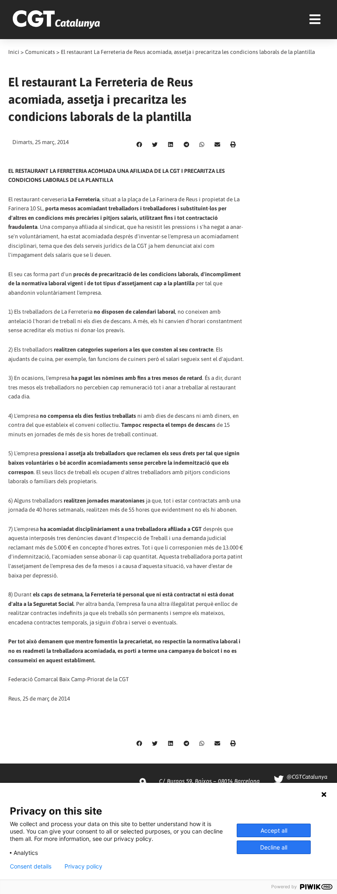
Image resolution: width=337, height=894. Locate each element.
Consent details (30, 866)
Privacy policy (83, 866)
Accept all (274, 830)
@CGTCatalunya (306, 776)
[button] (139, 144)
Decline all (273, 847)
